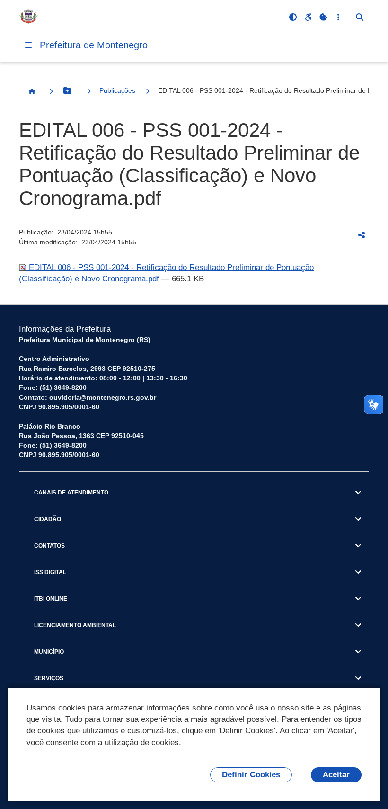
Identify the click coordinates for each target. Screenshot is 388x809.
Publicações (117, 90)
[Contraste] (292, 17)
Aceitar (336, 774)
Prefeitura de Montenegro (94, 45)
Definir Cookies (251, 774)
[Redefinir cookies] (323, 17)
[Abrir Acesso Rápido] (338, 17)
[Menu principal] (28, 45)
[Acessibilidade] (308, 17)
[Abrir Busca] (359, 17)
